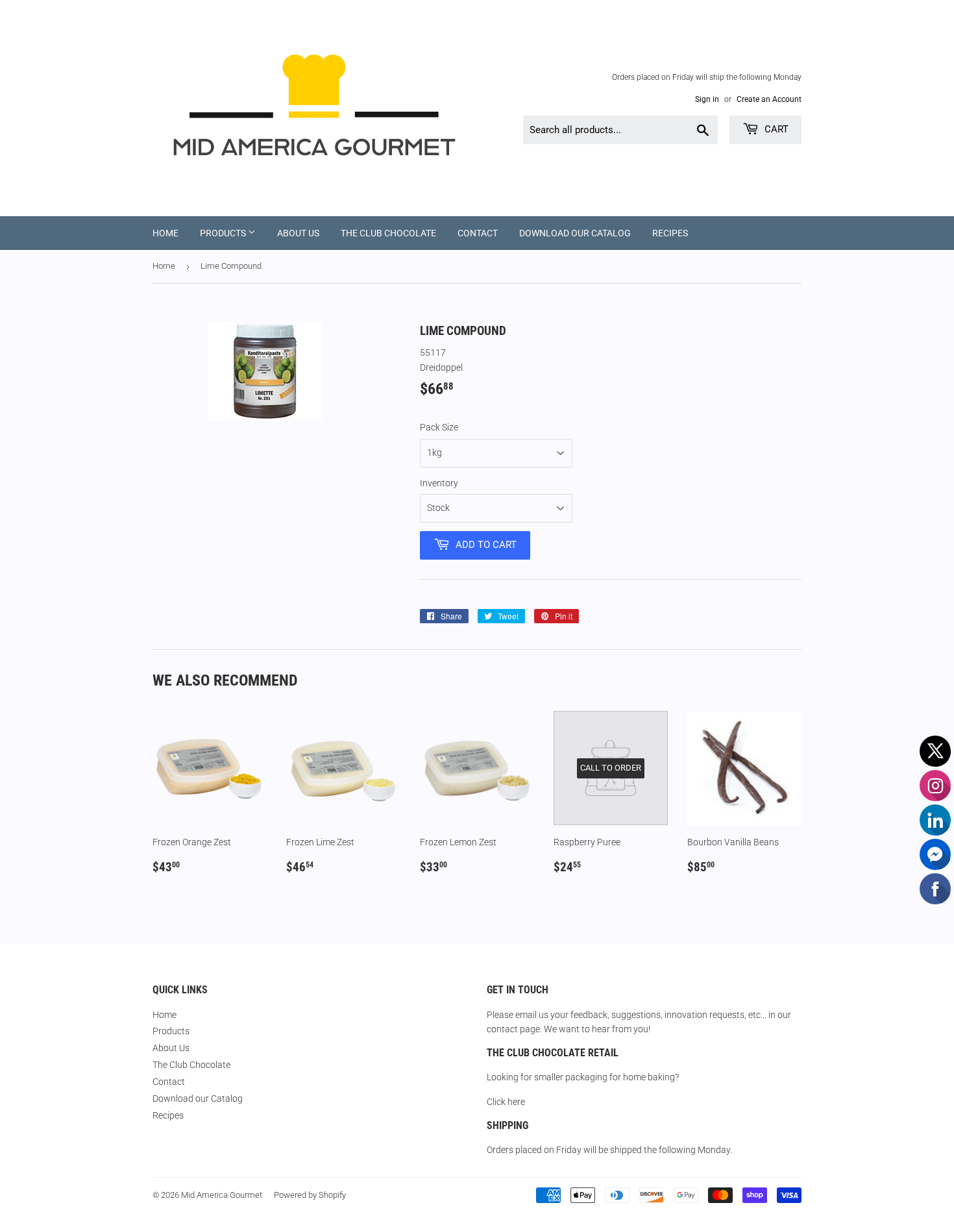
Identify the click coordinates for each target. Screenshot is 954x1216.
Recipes (670, 233)
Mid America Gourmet (221, 1195)
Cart (775, 129)
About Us (298, 233)
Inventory (439, 483)
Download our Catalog (575, 233)
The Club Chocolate (388, 233)
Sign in (707, 99)
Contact (478, 233)
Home (165, 233)
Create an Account (769, 99)
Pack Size (439, 427)
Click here (506, 1102)
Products (224, 233)
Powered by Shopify (310, 1195)
